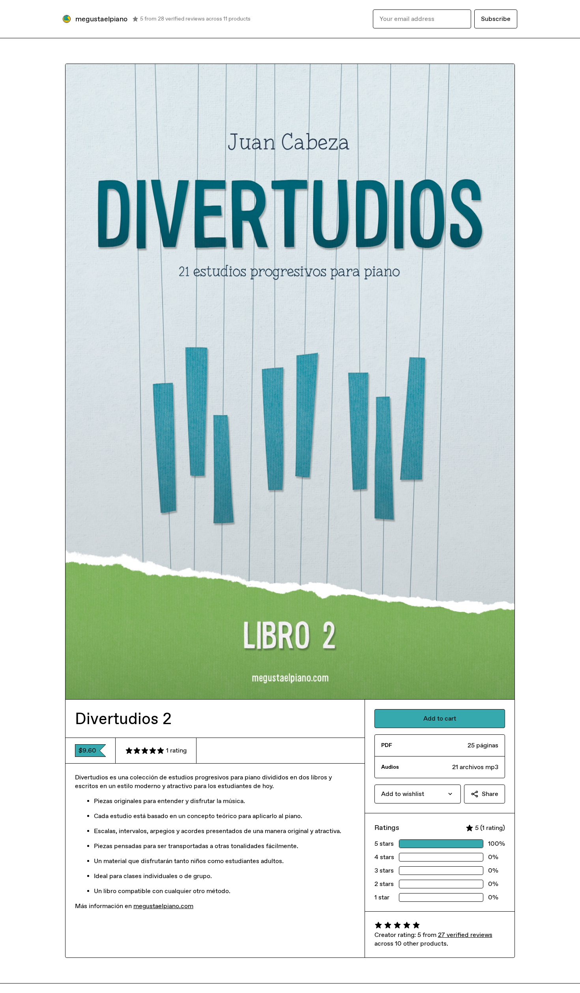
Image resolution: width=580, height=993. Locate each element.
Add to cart (439, 718)
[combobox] (417, 794)
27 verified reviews (465, 935)
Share (490, 794)
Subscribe (496, 19)
